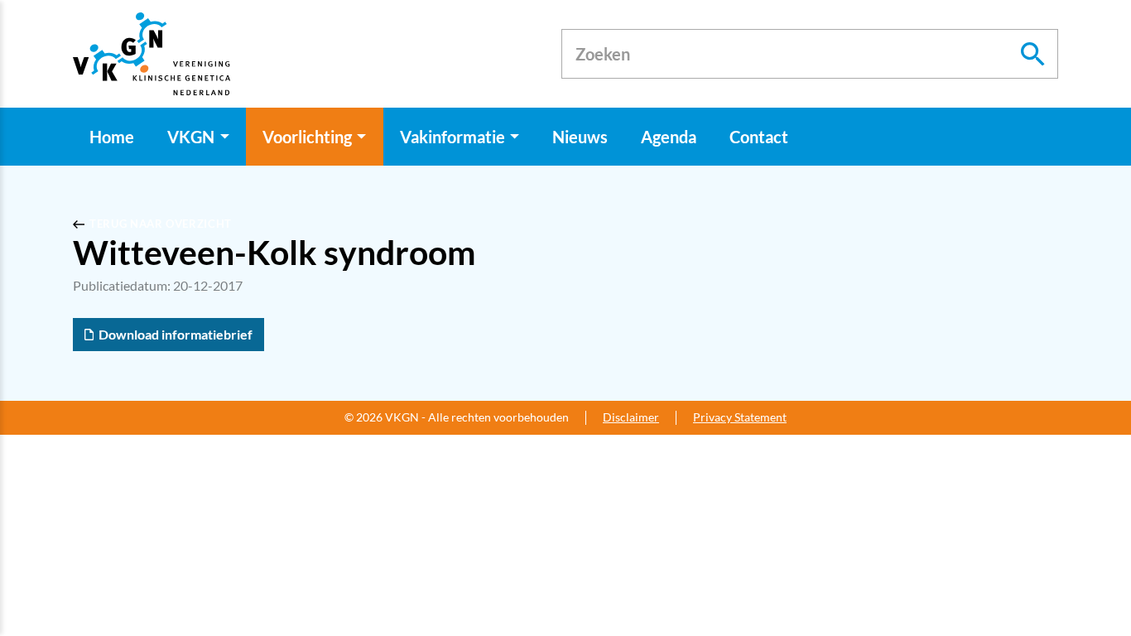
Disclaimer (631, 417)
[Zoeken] (1033, 54)
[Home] (151, 53)
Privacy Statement (740, 417)
